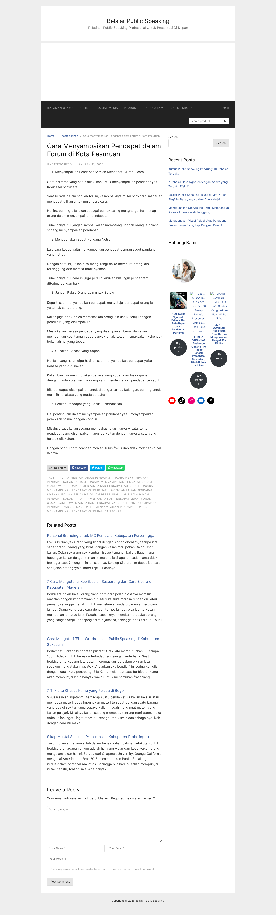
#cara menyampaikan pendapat (85, 477)
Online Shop (180, 107)
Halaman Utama (60, 107)
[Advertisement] (138, 71)
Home (51, 135)
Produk (130, 107)
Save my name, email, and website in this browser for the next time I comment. (103, 869)
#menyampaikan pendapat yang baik (98, 502)
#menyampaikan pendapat (132, 490)
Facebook (80, 467)
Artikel (85, 107)
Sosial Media (107, 107)
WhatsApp (117, 467)
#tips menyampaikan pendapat (110, 506)
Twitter (98, 467)
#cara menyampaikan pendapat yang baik (105, 485)
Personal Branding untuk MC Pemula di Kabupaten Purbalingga (100, 535)
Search (173, 137)
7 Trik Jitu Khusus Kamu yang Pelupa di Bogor (86, 690)
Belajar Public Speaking (138, 21)
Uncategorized (69, 135)
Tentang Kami (153, 107)
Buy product (178, 347)
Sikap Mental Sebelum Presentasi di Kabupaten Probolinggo (98, 737)
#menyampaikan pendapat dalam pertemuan (83, 494)
